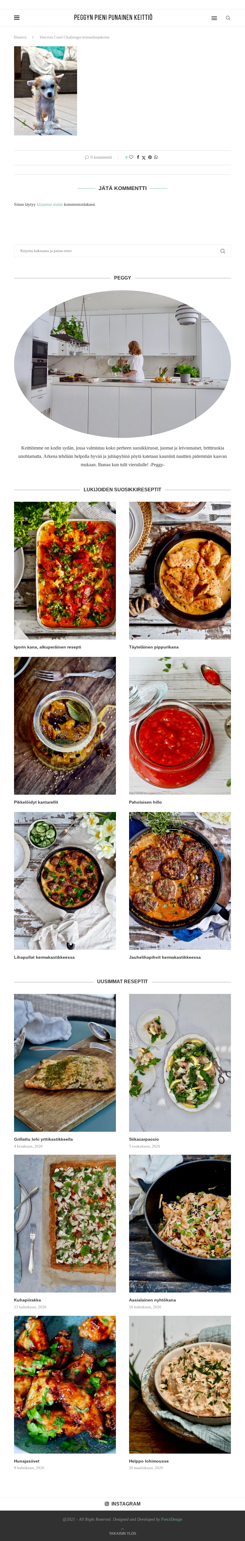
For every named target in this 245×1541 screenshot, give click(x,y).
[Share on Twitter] (144, 157)
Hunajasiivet (26, 1461)
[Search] (228, 18)
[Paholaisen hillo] (180, 726)
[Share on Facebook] (138, 157)
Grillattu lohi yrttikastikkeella (43, 1139)
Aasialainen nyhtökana (152, 1300)
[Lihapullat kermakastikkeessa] (65, 881)
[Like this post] (131, 157)
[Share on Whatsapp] (156, 157)
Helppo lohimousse (149, 1461)
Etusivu (20, 37)
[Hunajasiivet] (65, 1385)
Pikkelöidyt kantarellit (36, 802)
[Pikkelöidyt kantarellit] (65, 726)
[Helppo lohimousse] (180, 1385)
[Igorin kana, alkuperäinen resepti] (65, 571)
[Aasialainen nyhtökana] (180, 1224)
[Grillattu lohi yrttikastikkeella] (65, 1063)
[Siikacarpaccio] (180, 1063)
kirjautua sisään (50, 204)
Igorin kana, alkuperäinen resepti (47, 647)
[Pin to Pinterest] (150, 157)
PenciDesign (171, 1519)
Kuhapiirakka (27, 1300)
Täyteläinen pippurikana (154, 647)
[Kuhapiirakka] (65, 1224)
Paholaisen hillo (145, 802)
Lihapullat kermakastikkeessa (44, 957)
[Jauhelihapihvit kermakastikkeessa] (180, 881)
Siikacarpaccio (144, 1139)
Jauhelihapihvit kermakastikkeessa (165, 957)
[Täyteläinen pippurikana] (180, 571)
